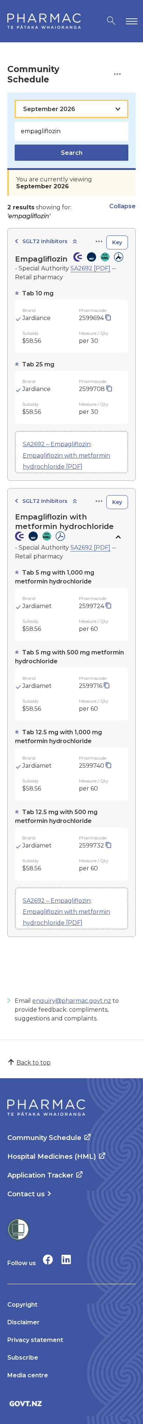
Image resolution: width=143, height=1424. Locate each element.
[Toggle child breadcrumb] (74, 242)
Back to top (33, 1062)
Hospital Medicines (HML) (51, 1157)
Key (117, 242)
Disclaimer (23, 1322)
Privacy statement (35, 1339)
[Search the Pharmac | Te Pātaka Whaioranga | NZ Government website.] (111, 21)
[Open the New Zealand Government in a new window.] (71, 1403)
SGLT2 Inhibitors (44, 241)
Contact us (26, 1194)
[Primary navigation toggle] (130, 21)
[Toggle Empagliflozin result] (118, 258)
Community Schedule (44, 1138)
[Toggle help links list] (117, 74)
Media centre (27, 1375)
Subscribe (22, 1357)
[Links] (99, 242)
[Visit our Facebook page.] (47, 1259)
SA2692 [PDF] (90, 268)
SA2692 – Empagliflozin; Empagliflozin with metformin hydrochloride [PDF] (66, 455)
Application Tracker (40, 1175)
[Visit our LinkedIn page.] (66, 1259)
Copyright (22, 1304)
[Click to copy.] (108, 318)
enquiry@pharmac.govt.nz (71, 1000)
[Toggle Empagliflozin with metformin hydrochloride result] (118, 537)
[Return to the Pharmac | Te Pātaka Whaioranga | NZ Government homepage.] (44, 21)
